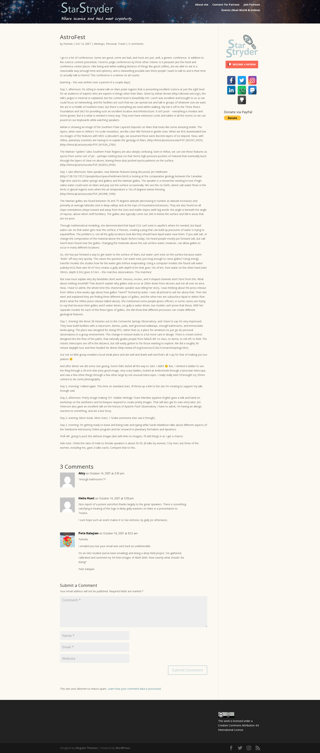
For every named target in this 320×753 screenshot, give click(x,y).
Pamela (68, 44)
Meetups (99, 44)
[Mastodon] (252, 90)
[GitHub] (241, 99)
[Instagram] (252, 80)
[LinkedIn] (231, 90)
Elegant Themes (87, 748)
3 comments (136, 44)
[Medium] (241, 90)
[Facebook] (231, 80)
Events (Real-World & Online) (240, 10)
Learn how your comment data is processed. (134, 688)
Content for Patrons (225, 4)
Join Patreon (252, 4)
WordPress (123, 748)
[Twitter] (241, 80)
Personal (111, 44)
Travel (121, 44)
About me (201, 4)
